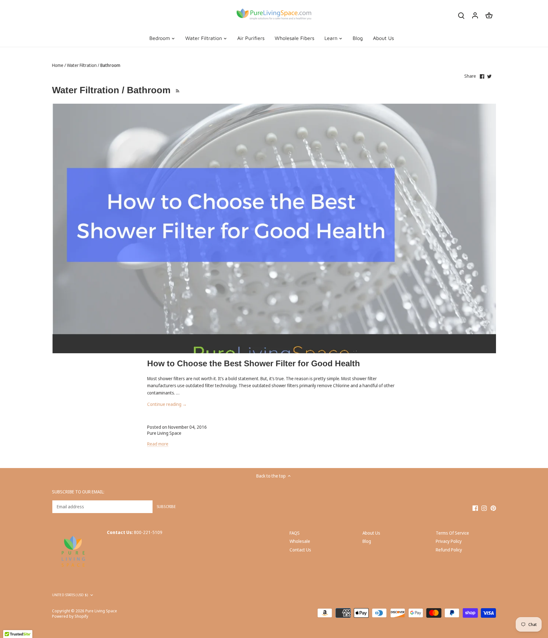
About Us (371, 533)
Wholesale (300, 541)
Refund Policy (449, 550)
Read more (157, 444)
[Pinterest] (493, 508)
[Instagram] (484, 508)
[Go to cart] (489, 15)
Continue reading (167, 404)
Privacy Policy (449, 541)
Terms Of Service (452, 533)
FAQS (295, 533)
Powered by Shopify (70, 616)
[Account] (475, 15)
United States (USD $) (70, 595)
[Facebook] (475, 508)
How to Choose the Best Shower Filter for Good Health (253, 363)
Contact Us (300, 550)
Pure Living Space (101, 611)
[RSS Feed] (176, 90)
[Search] (461, 15)
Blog (366, 541)
